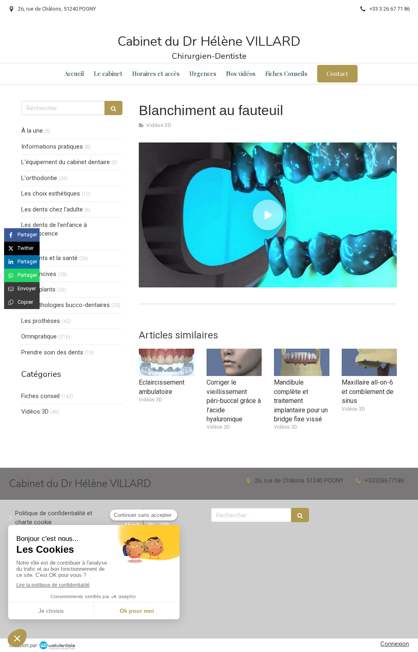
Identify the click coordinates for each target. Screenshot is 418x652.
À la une (32, 130)
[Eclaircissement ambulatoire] (166, 362)
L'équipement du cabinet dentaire (65, 162)
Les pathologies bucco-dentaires (65, 305)
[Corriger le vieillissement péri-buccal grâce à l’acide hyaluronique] (234, 362)
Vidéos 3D (35, 411)
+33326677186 (384, 480)
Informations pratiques (52, 146)
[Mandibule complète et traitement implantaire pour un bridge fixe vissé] (301, 362)
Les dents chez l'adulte (52, 209)
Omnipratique (39, 336)
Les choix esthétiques (50, 193)
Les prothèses (40, 321)
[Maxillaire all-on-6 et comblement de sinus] (369, 362)
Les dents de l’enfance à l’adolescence (54, 229)
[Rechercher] (113, 108)
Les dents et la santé (49, 258)
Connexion (394, 644)
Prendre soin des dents (52, 352)
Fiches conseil (40, 396)
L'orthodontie (39, 178)
